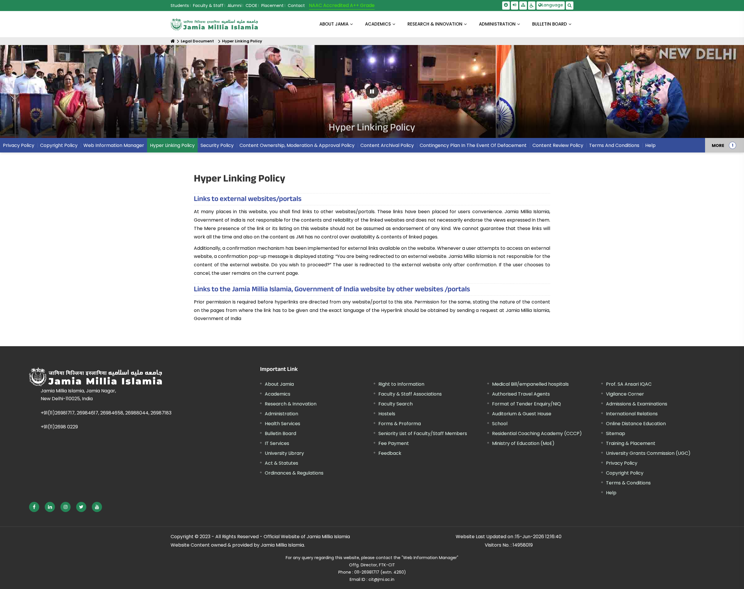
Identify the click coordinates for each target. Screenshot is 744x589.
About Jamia (333, 24)
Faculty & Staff (208, 5)
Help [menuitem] (650, 145)
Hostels (386, 413)
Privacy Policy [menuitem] (18, 145)
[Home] (173, 41)
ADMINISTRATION (497, 24)
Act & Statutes (281, 463)
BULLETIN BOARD (549, 24)
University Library (284, 453)
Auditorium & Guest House (521, 413)
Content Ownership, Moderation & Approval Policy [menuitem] (297, 145)
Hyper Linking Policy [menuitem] (172, 145)
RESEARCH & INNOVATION (434, 24)
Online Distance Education (636, 423)
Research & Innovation (290, 404)
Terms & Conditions (628, 483)
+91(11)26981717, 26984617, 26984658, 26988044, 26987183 (106, 413)
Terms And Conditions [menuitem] (614, 145)
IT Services (277, 443)
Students (180, 5)
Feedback (389, 453)
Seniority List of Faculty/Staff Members (422, 433)
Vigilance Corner (625, 394)
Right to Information (401, 384)
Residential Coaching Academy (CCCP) (537, 433)
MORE (718, 145)
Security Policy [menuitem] (217, 145)
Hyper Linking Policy (242, 41)
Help (611, 492)
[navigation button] (35, 94)
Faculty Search (395, 404)
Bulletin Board (280, 433)
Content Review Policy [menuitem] (557, 145)
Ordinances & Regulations (294, 473)
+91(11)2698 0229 (59, 426)
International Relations (632, 413)
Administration (281, 413)
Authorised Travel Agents (521, 394)
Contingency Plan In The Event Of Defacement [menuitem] (473, 145)
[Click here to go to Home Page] (214, 24)
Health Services (282, 423)
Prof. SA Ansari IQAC (629, 384)
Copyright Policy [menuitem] (59, 145)
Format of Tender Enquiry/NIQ (526, 404)
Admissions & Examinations (636, 404)
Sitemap (615, 433)
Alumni (235, 5)
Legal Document (197, 41)
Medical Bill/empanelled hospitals (530, 384)
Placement (272, 5)
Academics (277, 394)
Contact (296, 5)
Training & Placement (630, 443)
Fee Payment (393, 443)
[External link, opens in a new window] (34, 507)
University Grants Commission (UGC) (648, 453)
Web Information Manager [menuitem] (113, 145)
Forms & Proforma (399, 423)
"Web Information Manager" (430, 558)
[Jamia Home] (113, 377)
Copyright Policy (624, 473)
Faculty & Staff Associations (410, 394)
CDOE (251, 5)
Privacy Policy (621, 463)
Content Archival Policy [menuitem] (387, 145)
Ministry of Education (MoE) (523, 443)
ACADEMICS (378, 24)
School (499, 423)
